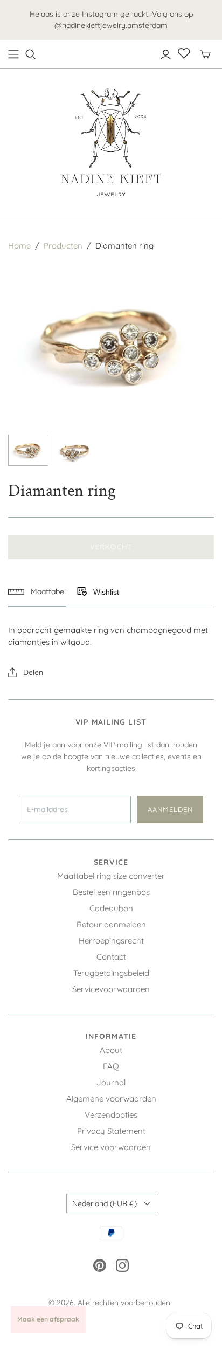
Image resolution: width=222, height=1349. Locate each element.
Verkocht (110, 546)
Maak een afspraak (48, 1319)
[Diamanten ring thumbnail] (28, 450)
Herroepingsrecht (111, 940)
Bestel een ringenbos (111, 892)
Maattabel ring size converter (111, 876)
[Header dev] (13, 54)
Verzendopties (111, 1115)
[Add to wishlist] (81, 592)
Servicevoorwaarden (111, 989)
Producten (63, 245)
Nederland (104, 1203)
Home (19, 245)
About (111, 1050)
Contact (111, 957)
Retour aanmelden (111, 924)
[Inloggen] (165, 54)
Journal (111, 1082)
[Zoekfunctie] (30, 54)
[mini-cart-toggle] (205, 54)
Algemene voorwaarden (111, 1098)
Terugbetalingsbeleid (111, 973)
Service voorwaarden (111, 1147)
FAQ (111, 1066)
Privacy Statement (111, 1131)
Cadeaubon (111, 908)
